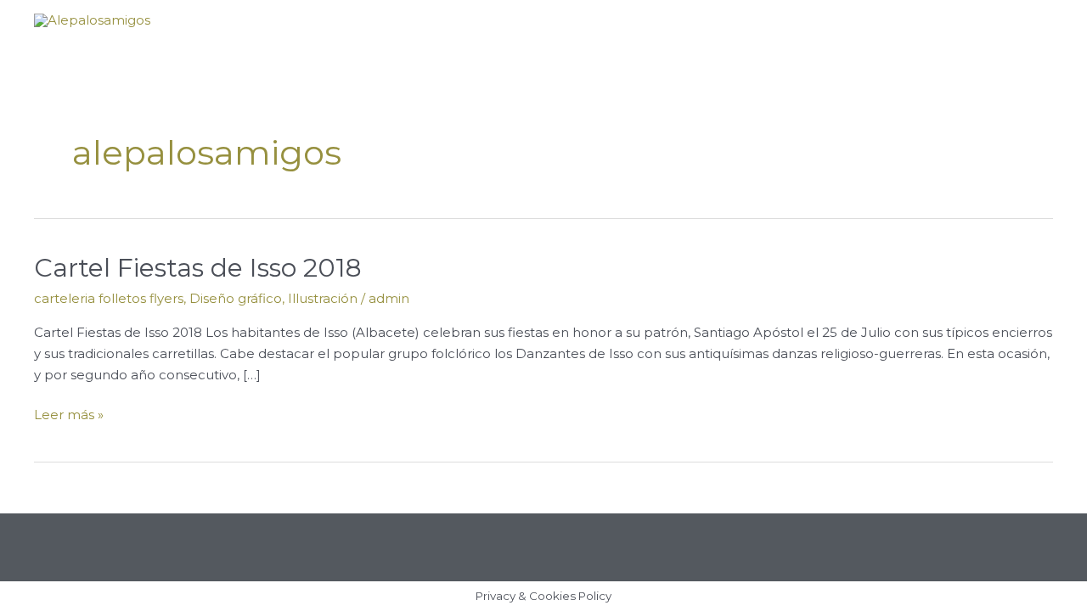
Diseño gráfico (235, 298)
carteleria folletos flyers (108, 298)
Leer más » (69, 414)
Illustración (323, 298)
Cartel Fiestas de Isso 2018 (198, 267)
